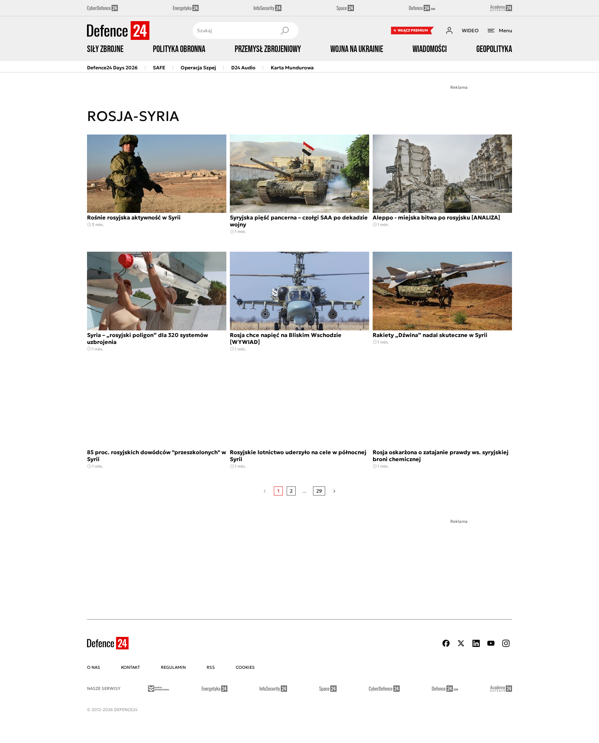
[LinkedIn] (476, 643)
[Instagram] (506, 643)
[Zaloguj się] (449, 30)
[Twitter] (461, 643)
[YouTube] (491, 643)
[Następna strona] (334, 490)
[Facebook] (446, 643)
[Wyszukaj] (284, 30)
